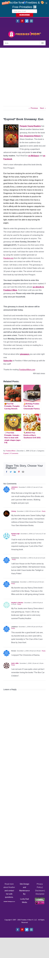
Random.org (8, 258)
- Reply (43, 511)
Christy (13, 511)
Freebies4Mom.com (27, 370)
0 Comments (14, 453)
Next (42, 108)
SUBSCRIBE (24, 15)
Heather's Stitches (17, 602)
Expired (5, 453)
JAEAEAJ (14, 487)
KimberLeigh (15, 534)
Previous (34, 108)
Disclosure (39, 891)
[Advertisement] (24, 73)
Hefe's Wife (15, 663)
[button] (24, 8)
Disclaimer (40, 894)
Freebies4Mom (10, 451)
